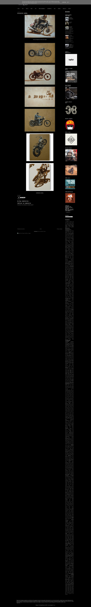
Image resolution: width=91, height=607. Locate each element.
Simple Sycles (72, 516)
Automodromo (72, 243)
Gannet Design (71, 346)
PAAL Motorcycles (68, 469)
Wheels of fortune (71, 578)
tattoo (69, 543)
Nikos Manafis (67, 460)
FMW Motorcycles (67, 337)
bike (66, 255)
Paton (66, 471)
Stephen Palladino (69, 529)
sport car (68, 526)
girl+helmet (67, 353)
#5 (65, 221)
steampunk (72, 528)
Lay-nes (68, 414)
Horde (70, 380)
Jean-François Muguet (70, 392)
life (69, 417)
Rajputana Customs (71, 486)
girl (70, 352)
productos (67, 480)
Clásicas (67, 292)
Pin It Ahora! (19, 195)
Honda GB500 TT (67, 376)
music (66, 455)
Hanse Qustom (67, 360)
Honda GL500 (72, 376)
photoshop (67, 475)
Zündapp (66, 594)
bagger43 (70, 245)
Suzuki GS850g (71, 538)
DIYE (72, 319)
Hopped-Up (67, 380)
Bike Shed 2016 (72, 255)
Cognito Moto (70, 296)
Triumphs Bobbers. (70, 27)
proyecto (69, 481)
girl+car (72, 352)
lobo (70, 418)
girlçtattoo (70, 353)
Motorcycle (68, 453)
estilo (70, 331)
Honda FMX (72, 375)
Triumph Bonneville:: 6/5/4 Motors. (71, 18)
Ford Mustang (68, 338)
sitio (71, 517)
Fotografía (68, 341)
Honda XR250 (69, 379)
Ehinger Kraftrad (69, 327)
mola (66, 442)
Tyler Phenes (69, 566)
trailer (71, 562)
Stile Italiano (70, 530)
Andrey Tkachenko (67, 237)
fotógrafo (67, 342)
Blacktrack (72, 260)
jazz (66, 392)
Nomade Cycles (71, 461)
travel (73, 562)
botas (72, 268)
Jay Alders (72, 391)
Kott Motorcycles (67, 408)
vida (69, 572)
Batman (66, 249)
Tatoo (71, 542)
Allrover (69, 235)
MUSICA (69, 8)
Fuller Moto (67, 345)
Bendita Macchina (71, 251)
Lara (71, 413)
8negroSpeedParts (68, 229)
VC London (69, 570)
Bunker (73, 274)
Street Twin (72, 532)
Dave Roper (67, 310)
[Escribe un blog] (21, 197)
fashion (72, 333)
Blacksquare (68, 260)
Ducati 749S (68, 323)
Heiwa (70, 362)
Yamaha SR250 (67, 584)
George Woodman (68, 350)
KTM (68, 410)
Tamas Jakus (72, 540)
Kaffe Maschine (70, 399)
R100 (73, 482)
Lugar (73, 423)
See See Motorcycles (71, 511)
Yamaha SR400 (71, 584)
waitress (72, 576)
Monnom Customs (71, 443)
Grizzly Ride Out (69, 356)
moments (68, 442)
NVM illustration (71, 465)
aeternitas (72, 233)
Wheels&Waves (67, 579)
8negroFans (67, 228)
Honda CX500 (71, 374)
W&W (70, 576)
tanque (66, 541)
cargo (69, 284)
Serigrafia (72, 512)
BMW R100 (67, 263)
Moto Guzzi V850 (71, 447)
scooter (72, 508)
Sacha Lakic (68, 504)
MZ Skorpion (70, 457)
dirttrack (70, 317)
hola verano (72, 367)
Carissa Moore (72, 284)
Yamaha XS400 (67, 587)
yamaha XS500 (67, 588)
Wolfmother (72, 580)
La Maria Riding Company (69, 411)
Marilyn (70, 430)
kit (73, 407)
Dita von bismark (69, 319)
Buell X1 (70, 272)
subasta (70, 533)
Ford (70, 337)
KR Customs (72, 408)
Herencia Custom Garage (69, 364)
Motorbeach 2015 (71, 451)
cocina (66, 296)
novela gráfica (70, 464)
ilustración (72, 382)
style (66, 533)
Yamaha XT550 (67, 589)
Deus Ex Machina (68, 315)
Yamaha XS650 (72, 588)
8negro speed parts (69, 226)
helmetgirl (67, 363)
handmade (72, 359)
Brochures (72, 269)
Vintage (72, 574)
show (66, 516)
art (20, 198)
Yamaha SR (72, 583)
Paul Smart (70, 472)
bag (68, 245)
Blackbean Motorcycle (69, 259)
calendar (72, 278)
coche (73, 295)
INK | (55, 8)
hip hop (72, 366)
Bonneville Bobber (67, 266)
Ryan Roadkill (70, 503)
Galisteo (68, 346)
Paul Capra (68, 471)
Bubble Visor (67, 272)
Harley (70, 360)
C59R (66, 276)
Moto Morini (67, 448)
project (70, 480)
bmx (73, 264)
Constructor (67, 300)
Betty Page (69, 253)
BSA (69, 271)
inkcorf (73, 386)
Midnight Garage (67, 439)
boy (73, 268)
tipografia (66, 556)
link (73, 417)
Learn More (64, 2)
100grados (70, 221)
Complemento (68, 298)
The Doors (71, 547)
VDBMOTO (72, 570)
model (69, 441)
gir (68, 352)
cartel (69, 285)
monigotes (67, 443)
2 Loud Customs (70, 222)
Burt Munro (67, 275)
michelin (72, 437)
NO (71, 460)
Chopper (70, 35)
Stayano (70, 528)
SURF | (32, 8)
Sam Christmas (67, 505)
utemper (66, 568)
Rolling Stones (72, 497)
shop (70, 515)
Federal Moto (72, 334)
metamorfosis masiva (69, 436)
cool (71, 300)
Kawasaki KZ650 (71, 402)
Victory (66, 572)
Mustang (66, 456)
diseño (73, 317)
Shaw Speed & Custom (70, 513)
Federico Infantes (68, 335)
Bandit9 (73, 245)
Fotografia (67, 340)
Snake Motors (71, 520)
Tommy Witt (70, 558)
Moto (72, 445)
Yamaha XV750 (72, 590)
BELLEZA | (64, 8)
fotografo (72, 341)
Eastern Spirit (71, 326)
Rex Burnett (70, 493)
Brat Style (67, 269)
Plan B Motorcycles (68, 478)
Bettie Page (66, 253)
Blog (70, 261)
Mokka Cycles (72, 441)
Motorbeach (67, 451)
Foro (71, 339)
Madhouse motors (68, 426)
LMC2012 (68, 418)
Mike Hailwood (72, 439)
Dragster (70, 321)
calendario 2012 (68, 280)
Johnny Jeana (67, 395)
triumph (67, 564)
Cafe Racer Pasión (68, 278)
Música (73, 455)
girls (73, 353)
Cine (73, 290)
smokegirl (67, 520)
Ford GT (72, 337)
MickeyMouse (67, 438)
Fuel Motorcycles (68, 344)
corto (70, 303)
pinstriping (72, 476)
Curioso (66, 306)
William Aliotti (68, 580)
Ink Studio (70, 386)
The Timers (69, 552)
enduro (70, 329)
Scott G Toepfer (67, 509)
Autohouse (67, 243)
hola (69, 367)
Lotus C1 (70, 422)
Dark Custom (69, 309)
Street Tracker (69, 532)
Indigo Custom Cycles (68, 385)
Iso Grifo (71, 389)
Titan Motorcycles (70, 556)
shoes (73, 514)
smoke (72, 519)
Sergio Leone (67, 512)
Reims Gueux (67, 488)
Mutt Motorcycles (70, 456)
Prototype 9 (66, 481)
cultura (67, 305)
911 (70, 230)
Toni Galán (71, 560)
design (73, 314)
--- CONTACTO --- (68, 212)
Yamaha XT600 (72, 589)
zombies (70, 593)
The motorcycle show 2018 (69, 549)
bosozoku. (69, 268)
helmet (72, 362)
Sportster (71, 526)
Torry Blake (72, 561)
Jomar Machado (68, 396)
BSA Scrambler (72, 271)
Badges (66, 245)
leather (70, 415)
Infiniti (73, 385)
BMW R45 (70, 263)
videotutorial (68, 574)
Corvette (72, 303)
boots (71, 267)
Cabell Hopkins (72, 276)
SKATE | (27, 8)
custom (69, 306)
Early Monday (69, 325)
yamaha (72, 582)
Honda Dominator (67, 375)
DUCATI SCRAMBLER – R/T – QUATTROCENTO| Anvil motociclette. (69, 46)
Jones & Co (69, 397)
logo (71, 418)
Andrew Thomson (71, 236)
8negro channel (68, 225)
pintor (66, 477)
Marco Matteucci (68, 429)
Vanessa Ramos (69, 569)
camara (72, 281)
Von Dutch (71, 575)
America (71, 235)
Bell (73, 250)
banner (66, 246)
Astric (66, 241)
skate (73, 517)
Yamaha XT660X (67, 590)
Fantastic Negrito (68, 333)
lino (66, 418)
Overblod (72, 468)
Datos (72, 309)
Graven (66, 356)
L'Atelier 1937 (72, 410)
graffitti (70, 355)
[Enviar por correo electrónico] (20, 197)
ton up (73, 558)
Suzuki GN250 (72, 536)
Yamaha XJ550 (67, 586)
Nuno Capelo (67, 465)
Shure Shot (68, 516)
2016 (73, 222)
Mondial (73, 442)
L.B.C (69, 410)
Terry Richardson (71, 545)
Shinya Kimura (67, 514)
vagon (72, 568)
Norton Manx (72, 463)
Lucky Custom (70, 423)
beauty (66, 250)
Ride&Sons (69, 494)
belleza (66, 251)
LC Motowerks (71, 414)
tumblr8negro (71, 565)
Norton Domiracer (67, 463)
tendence (67, 545)
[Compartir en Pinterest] (24, 197)
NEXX (73, 459)
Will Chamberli (72, 579)
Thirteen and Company (69, 553)
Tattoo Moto (72, 543)
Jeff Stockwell (69, 393)
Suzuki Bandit (67, 536)
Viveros (69, 575)
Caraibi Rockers (68, 283)
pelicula (72, 473)
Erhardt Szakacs (70, 330)
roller (69, 497)
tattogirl (66, 543)
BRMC (70, 269)
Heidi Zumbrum (67, 362)
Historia (67, 367)
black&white (72, 258)
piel (71, 475)
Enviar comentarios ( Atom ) (42, 231)
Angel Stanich (72, 237)
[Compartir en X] (22, 197)
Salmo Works (72, 504)
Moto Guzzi (70, 446)
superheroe (66, 534)
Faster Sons (67, 334)
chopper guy (67, 289)
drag (68, 321)
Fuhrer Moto (72, 344)
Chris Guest (70, 289)
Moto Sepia (72, 448)
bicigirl (73, 254)
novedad (66, 464)
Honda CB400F (69, 371)
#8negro (67, 221)
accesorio (68, 231)
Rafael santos (70, 484)
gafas (66, 346)
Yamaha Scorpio (67, 583)
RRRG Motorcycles (71, 501)
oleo (69, 468)
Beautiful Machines (71, 249)
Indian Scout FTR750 (71, 384)
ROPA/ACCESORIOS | (42, 8)
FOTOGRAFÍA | (49, 8)
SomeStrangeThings (71, 522)
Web (69, 577)
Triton (70, 563)
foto (73, 339)
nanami (73, 457)
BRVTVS (66, 271)
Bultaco (70, 274)
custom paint (72, 306)
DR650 (66, 321)
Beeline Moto (69, 250)
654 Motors (71, 224)
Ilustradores (67, 383)
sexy (66, 513)
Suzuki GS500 (67, 537)
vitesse (66, 575)
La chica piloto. (70, 22)
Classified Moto (71, 293)
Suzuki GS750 (67, 538)
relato (71, 488)
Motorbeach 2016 (68, 452)
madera (73, 425)
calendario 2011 (71, 279)
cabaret (68, 276)
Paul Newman (72, 471)
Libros (66, 417)
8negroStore (67, 230)
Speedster (72, 524)
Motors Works (72, 453)
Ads (69, 233)
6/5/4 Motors (68, 224)
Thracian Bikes (72, 554)
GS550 (73, 356)
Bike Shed (68, 255)
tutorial (66, 566)
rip (71, 494)
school (70, 508)
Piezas (73, 475)
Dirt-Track (67, 317)
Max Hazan (66, 434)
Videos (72, 573)
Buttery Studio (72, 275)
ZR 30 (73, 593)
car (73, 282)
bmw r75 (66, 264)
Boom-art (68, 267)
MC (71, 434)
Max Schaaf (69, 434)
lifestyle (71, 417)
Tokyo (70, 557)
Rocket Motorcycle (67, 496)
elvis (68, 329)
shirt (71, 514)
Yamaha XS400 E (71, 587)
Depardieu (70, 314)
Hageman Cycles (68, 358)
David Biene (70, 310)
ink (67, 386)
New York (70, 459)
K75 (67, 399)
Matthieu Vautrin (71, 433)
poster (70, 479)
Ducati (71, 322)
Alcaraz (68, 234)
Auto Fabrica (71, 242)
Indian (66, 384)
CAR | (23, 8)
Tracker (69, 562)
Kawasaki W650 (68, 403)
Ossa (70, 468)
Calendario (67, 279)
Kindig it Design (70, 407)
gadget (73, 345)
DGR (73, 315)
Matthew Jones (67, 433)
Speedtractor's (67, 525)
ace (70, 231)
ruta (68, 503)
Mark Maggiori (70, 431)
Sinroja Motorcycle (67, 517)
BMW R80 (70, 264)
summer (73, 533)
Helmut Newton (71, 363)
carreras (66, 285)
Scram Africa (72, 509)
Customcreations (68, 307)
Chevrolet (69, 288)
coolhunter (70, 301)
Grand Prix (72, 355)
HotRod (72, 380)
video (70, 573)
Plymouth (72, 478)
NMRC (70, 460)
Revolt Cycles (70, 492)
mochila (66, 441)
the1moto (72, 552)
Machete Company (68, 425)
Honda (72, 368)
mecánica (69, 435)
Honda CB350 (69, 370)
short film (72, 515)
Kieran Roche (70, 406)
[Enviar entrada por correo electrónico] (18, 197)
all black (70, 234)
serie (70, 512)
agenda (66, 234)
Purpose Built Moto (68, 482)
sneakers (67, 521)
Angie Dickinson (68, 238)
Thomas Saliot (67, 554)
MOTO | (19, 8)
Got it (68, 2)
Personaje (67, 474)
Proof (73, 480)
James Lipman (69, 391)
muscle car (72, 454)
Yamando (66, 591)
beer (71, 250)
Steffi (66, 529)
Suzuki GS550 (72, 537)
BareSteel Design (71, 247)
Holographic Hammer (68, 368)
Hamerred (69, 359)
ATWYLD (69, 241)
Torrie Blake (69, 561)
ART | (36, 8)
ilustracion (23, 198)
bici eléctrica (70, 254)
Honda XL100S (70, 378)
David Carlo (68, 311)
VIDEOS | (59, 8)
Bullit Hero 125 (67, 274)
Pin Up (69, 476)
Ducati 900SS (72, 323)
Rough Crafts (69, 498)
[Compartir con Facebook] (23, 197)
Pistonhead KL (72, 477)
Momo (71, 442)
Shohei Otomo (67, 515)
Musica (70, 455)
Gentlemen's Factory (70, 349)
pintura (68, 477)
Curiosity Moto (71, 305)
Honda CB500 (69, 372)
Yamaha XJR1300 (71, 586)
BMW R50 (72, 263)
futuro (71, 345)
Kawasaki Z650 (69, 404)
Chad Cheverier (71, 287)
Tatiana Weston (67, 542)
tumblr (67, 565)
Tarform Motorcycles (71, 541)
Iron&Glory (68, 388)
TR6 (67, 562)
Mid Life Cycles (72, 438)
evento (72, 331)
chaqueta (66, 288)
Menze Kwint (72, 435)
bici (72, 253)
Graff (68, 355)
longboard (67, 420)
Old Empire (70, 467)
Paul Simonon (67, 472)
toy (66, 562)
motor (73, 450)
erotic (68, 331)
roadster (73, 494)
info (66, 386)
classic (70, 292)
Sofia (70, 521)
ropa (66, 498)
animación (72, 238)
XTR (66, 582)
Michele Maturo (68, 437)
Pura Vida (72, 481)
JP (71, 397)
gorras (66, 355)
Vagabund (69, 568)
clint (66, 294)
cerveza (67, 287)
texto (66, 546)
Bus (69, 275)
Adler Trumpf (67, 233)
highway (69, 366)
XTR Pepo (69, 582)
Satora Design (68, 507)
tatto (73, 542)
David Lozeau (72, 311)
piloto (66, 476)
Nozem (73, 464)
